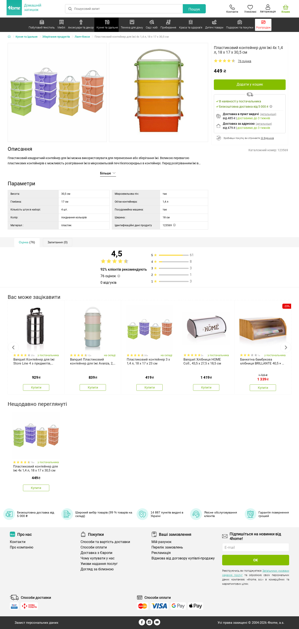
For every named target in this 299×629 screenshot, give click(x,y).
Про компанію (21, 547)
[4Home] (11, 37)
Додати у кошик (250, 84)
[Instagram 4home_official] (149, 624)
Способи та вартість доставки (105, 541)
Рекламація (161, 552)
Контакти (17, 541)
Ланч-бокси (82, 36)
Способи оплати (94, 547)
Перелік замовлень (167, 547)
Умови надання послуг (99, 563)
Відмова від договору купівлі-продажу (183, 558)
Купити (36, 387)
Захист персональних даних (36, 623)
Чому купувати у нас (97, 558)
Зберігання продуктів (56, 36)
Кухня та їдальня (26, 36)
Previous (13, 347)
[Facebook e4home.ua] (142, 624)
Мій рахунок (161, 541)
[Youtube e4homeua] (157, 624)
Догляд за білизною (97, 569)
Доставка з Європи (96, 552)
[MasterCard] (142, 606)
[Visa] (159, 606)
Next (285, 347)
